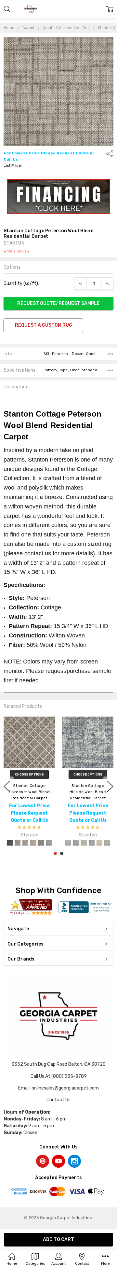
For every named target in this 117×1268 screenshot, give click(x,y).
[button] (58, 196)
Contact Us (58, 1100)
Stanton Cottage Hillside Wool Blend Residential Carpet (88, 791)
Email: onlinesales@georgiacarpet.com (58, 1088)
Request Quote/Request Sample (58, 303)
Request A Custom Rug (43, 325)
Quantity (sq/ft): (21, 283)
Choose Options (29, 774)
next (110, 786)
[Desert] (17, 842)
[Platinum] (83, 842)
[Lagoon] (76, 842)
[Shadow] (41, 842)
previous (7, 786)
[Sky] (48, 842)
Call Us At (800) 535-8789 (59, 1076)
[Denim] (9, 842)
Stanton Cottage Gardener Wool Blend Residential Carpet (29, 791)
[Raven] (91, 842)
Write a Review (17, 251)
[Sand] (33, 842)
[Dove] (25, 842)
